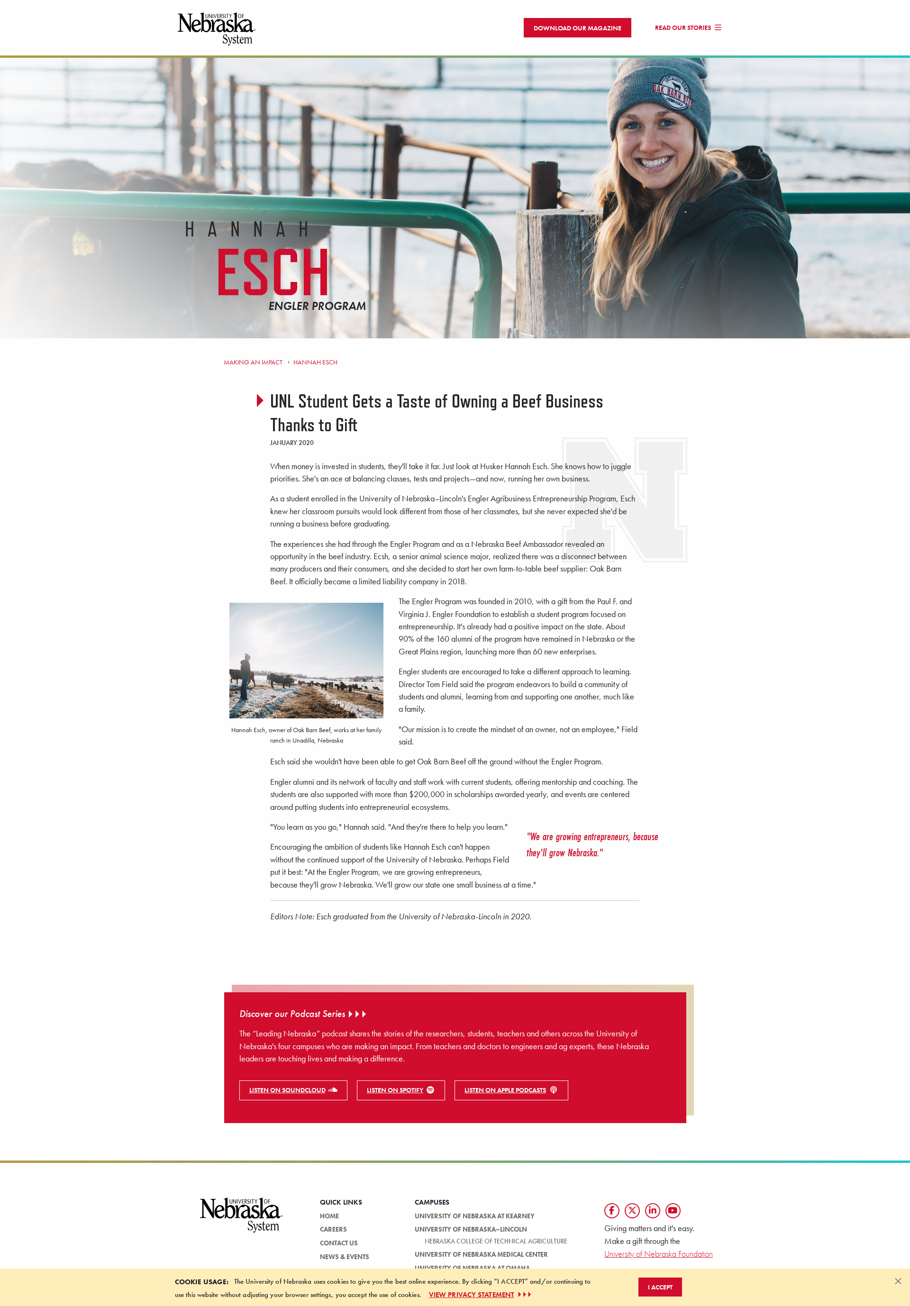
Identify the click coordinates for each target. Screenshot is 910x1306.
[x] (632, 1210)
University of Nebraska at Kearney (475, 1216)
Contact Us (339, 1243)
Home (329, 1216)
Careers (333, 1229)
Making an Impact (253, 362)
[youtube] (673, 1210)
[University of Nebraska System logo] (242, 1220)
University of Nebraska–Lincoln (471, 1229)
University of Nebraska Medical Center (481, 1254)
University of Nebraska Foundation (658, 1253)
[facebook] (611, 1210)
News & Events (344, 1256)
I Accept (660, 1287)
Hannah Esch (315, 362)
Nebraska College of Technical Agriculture (496, 1241)
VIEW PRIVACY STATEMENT (471, 1294)
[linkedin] (652, 1210)
